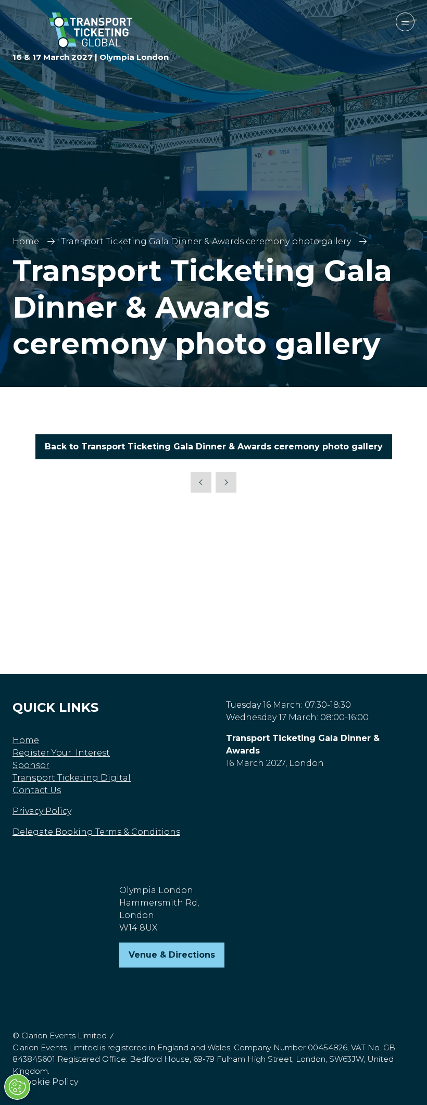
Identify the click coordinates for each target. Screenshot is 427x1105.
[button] (405, 21)
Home (25, 241)
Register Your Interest (61, 753)
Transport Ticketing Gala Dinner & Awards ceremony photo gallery (206, 241)
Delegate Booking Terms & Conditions (96, 832)
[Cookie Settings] (17, 1087)
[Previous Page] (201, 482)
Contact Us (36, 790)
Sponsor (30, 765)
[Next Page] (226, 482)
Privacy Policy (41, 811)
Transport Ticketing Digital (71, 778)
